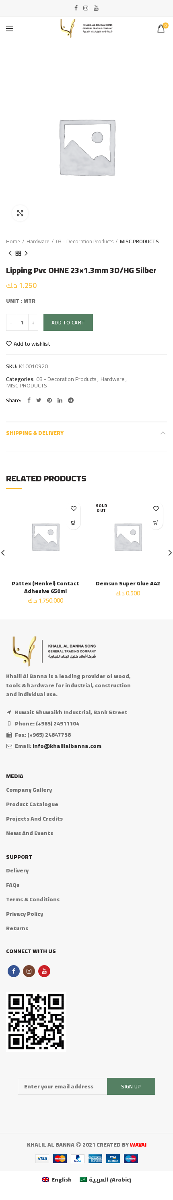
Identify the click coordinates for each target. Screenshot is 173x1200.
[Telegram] (70, 400)
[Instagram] (85, 8)
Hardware (38, 241)
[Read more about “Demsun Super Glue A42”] (156, 522)
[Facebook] (76, 8)
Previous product (10, 253)
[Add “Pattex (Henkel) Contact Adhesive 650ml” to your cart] (73, 522)
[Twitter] (38, 400)
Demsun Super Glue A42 (128, 583)
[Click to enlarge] (20, 213)
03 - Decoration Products (84, 241)
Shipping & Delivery (35, 433)
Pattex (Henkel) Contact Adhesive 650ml (45, 587)
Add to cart (68, 322)
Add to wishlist (32, 343)
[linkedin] (60, 400)
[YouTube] (96, 8)
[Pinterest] (49, 400)
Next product (26, 253)
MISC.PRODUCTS (139, 241)
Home (13, 241)
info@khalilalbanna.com (67, 746)
